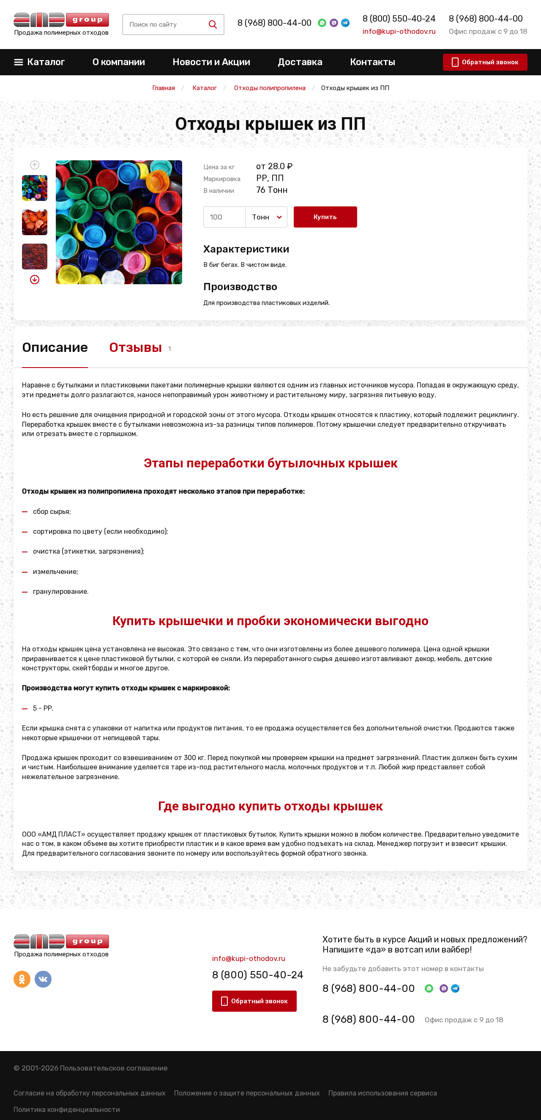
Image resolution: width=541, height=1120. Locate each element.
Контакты (372, 62)
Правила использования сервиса (382, 1093)
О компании (119, 62)
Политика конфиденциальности (67, 1110)
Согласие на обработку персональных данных (90, 1093)
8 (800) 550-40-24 (399, 19)
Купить (325, 217)
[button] (34, 165)
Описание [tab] (55, 347)
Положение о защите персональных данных (247, 1093)
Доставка (300, 62)
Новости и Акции (211, 62)
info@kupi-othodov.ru (399, 31)
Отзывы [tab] (135, 347)
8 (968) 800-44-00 (274, 23)
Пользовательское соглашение (114, 1068)
